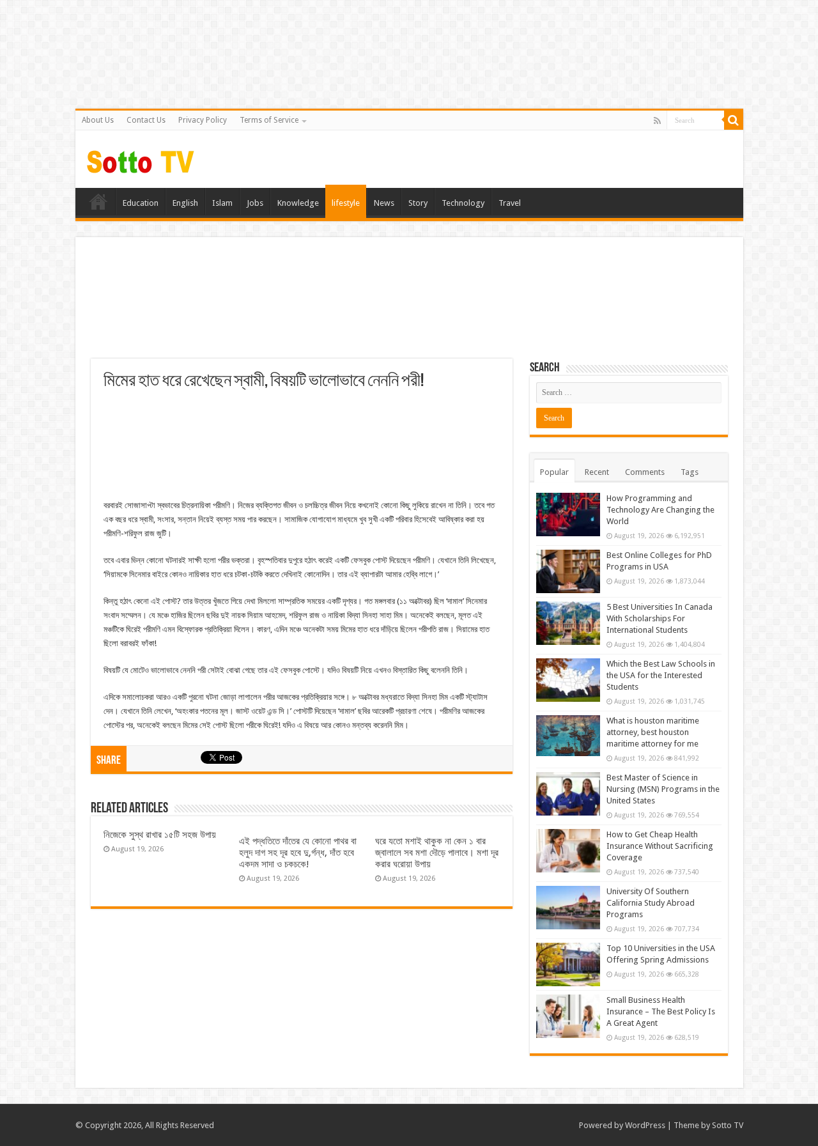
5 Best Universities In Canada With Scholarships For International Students (659, 618)
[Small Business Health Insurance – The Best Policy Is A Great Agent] (568, 1016)
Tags (689, 472)
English (185, 203)
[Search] (733, 120)
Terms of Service (269, 120)
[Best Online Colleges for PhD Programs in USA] (568, 571)
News (384, 203)
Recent (597, 472)
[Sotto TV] (141, 158)
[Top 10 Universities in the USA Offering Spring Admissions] (568, 964)
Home (98, 201)
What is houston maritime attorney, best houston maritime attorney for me (652, 732)
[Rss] (657, 120)
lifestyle (346, 203)
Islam (222, 203)
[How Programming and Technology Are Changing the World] (568, 514)
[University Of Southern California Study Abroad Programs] (568, 907)
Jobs (255, 203)
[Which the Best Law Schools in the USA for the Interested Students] (568, 680)
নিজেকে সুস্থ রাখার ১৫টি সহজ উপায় (160, 834)
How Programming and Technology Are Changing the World (660, 509)
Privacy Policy (202, 120)
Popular (554, 472)
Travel (509, 203)
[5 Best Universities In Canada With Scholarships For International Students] (568, 623)
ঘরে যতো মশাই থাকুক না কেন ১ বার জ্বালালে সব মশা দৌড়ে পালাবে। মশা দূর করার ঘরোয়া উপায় (436, 852)
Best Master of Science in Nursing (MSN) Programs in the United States (663, 789)
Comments (645, 472)
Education (140, 203)
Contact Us (146, 120)
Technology (463, 203)
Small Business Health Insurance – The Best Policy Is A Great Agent (660, 1011)
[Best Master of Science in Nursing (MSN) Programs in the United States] (568, 794)
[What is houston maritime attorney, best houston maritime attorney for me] (568, 736)
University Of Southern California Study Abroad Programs (650, 903)
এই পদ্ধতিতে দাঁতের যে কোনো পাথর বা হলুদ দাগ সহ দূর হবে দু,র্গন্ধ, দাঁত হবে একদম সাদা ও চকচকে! (298, 852)
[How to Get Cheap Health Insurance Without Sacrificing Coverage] (568, 850)
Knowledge (298, 203)
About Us (98, 120)
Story (418, 203)
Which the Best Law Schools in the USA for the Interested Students (660, 675)
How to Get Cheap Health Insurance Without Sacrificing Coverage (659, 846)
